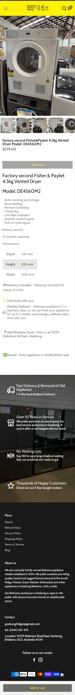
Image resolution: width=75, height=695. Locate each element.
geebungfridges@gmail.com (22, 624)
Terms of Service (14, 544)
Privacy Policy (13, 533)
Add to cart (37, 688)
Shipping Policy (14, 538)
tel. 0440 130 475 (16, 630)
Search (9, 522)
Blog (7, 550)
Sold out (37, 165)
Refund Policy (13, 527)
